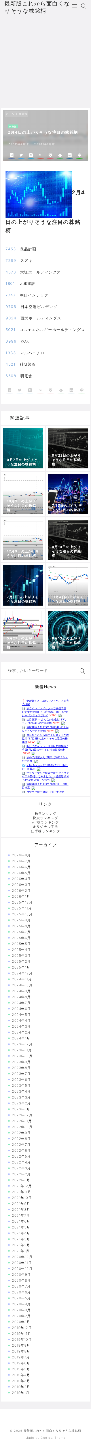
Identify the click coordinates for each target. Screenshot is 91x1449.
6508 (11, 376)
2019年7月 (21, 1357)
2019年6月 (21, 1363)
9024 (11, 318)
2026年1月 (21, 896)
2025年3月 (21, 955)
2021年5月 (21, 1227)
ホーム (10, 114)
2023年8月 (21, 1068)
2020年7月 (21, 1286)
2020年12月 (22, 1257)
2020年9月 (21, 1274)
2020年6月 (21, 1292)
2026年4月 (21, 879)
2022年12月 (22, 1115)
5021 (10, 330)
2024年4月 (21, 1020)
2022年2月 (21, 1174)
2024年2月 (21, 1032)
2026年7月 (21, 861)
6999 (11, 341)
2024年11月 (22, 979)
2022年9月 (21, 1133)
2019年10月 (22, 1339)
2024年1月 (21, 1038)
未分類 (23, 114)
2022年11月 (22, 1121)
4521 (10, 364)
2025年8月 (21, 926)
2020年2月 (21, 1316)
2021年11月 (21, 1192)
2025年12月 (22, 902)
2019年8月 (21, 1351)
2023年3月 (21, 1097)
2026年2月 (21, 890)
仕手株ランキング (45, 831)
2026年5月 (21, 873)
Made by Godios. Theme (45, 1437)
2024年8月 (21, 997)
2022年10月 (22, 1127)
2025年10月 (22, 914)
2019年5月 (21, 1369)
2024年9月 (21, 991)
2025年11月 (22, 908)
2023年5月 (21, 1085)
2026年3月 (21, 885)
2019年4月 (21, 1375)
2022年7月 (21, 1144)
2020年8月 (21, 1280)
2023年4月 (21, 1091)
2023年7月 (21, 1074)
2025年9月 (21, 920)
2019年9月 (21, 1345)
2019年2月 (21, 1387)
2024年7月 (21, 1003)
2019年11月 (21, 1334)
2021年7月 (21, 1215)
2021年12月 (22, 1186)
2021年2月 (21, 1245)
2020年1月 (21, 1322)
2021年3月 (21, 1239)
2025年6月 (21, 938)
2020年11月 (22, 1263)
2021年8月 (21, 1209)
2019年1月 (21, 1393)
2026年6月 (21, 867)
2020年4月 (21, 1304)
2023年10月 (22, 1056)
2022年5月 (21, 1156)
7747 (11, 295)
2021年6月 (21, 1221)
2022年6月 (21, 1150)
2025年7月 (21, 932)
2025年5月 (21, 944)
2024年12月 (22, 973)
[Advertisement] (45, 60)
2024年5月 (21, 1015)
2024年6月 (21, 1009)
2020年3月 (21, 1310)
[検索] (81, 671)
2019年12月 (22, 1328)
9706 (11, 307)
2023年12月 (22, 1044)
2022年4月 (21, 1162)
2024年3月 (21, 1026)
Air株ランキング (45, 822)
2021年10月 (22, 1198)
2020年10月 (22, 1269)
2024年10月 (22, 985)
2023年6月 (21, 1080)
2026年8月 (21, 855)
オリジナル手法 (45, 827)
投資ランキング (45, 818)
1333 (11, 353)
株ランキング (46, 813)
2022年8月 (21, 1139)
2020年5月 (21, 1298)
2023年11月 (22, 1050)
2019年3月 (21, 1381)
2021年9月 (21, 1204)
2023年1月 (21, 1109)
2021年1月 (21, 1251)
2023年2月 (21, 1103)
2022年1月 (21, 1180)
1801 (10, 283)
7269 (11, 260)
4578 (11, 272)
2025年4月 (21, 950)
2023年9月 (21, 1062)
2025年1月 (21, 967)
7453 (11, 249)
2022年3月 (21, 1168)
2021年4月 (21, 1233)
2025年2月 (21, 961)
